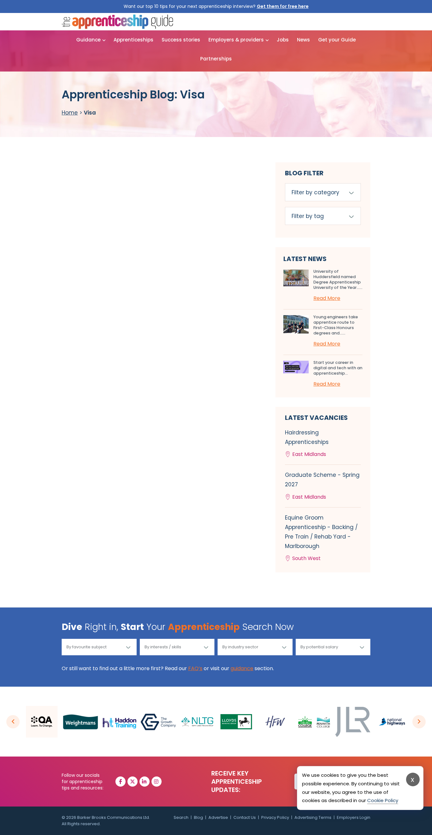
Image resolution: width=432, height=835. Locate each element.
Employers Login (353, 817)
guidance (242, 668)
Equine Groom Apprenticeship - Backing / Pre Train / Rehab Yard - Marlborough (321, 538)
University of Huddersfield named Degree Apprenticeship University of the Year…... (337, 279)
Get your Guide (337, 39)
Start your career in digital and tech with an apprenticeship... (337, 368)
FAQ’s (195, 668)
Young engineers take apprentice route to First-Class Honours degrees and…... (335, 325)
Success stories (181, 39)
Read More (326, 298)
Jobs (283, 39)
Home (70, 112)
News (303, 39)
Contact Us (244, 817)
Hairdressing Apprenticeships (307, 443)
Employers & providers (236, 39)
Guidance (88, 39)
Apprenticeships (133, 39)
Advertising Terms (312, 817)
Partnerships (216, 58)
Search (181, 817)
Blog (198, 817)
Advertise (218, 817)
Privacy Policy (275, 817)
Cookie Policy (382, 800)
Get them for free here (283, 6)
